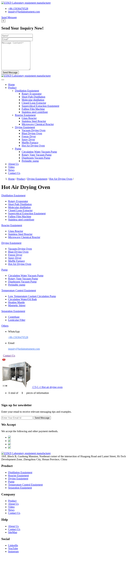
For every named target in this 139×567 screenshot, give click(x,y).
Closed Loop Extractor (34, 102)
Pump (11, 481)
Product (12, 87)
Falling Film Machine (33, 109)
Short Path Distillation (33, 96)
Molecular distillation (33, 99)
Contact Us (14, 173)
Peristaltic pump (30, 160)
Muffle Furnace (30, 142)
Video (11, 167)
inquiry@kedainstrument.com (24, 11)
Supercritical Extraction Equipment (40, 105)
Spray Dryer (28, 139)
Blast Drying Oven (32, 133)
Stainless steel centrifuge (35, 112)
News (11, 170)
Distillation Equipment (20, 472)
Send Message (9, 17)
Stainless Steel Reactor (34, 121)
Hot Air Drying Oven (33, 145)
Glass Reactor (29, 118)
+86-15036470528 (18, 8)
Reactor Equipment (18, 475)
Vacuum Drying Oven (33, 130)
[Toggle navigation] (2, 79)
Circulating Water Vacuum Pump (39, 151)
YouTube (13, 548)
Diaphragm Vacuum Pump (36, 157)
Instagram (13, 551)
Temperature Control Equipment (25, 484)
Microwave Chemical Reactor (38, 124)
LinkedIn (13, 545)
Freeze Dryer (29, 136)
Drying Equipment (37, 178)
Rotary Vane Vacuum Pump (37, 154)
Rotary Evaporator (32, 93)
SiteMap (12, 532)
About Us (13, 163)
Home (11, 84)
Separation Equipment (20, 487)
